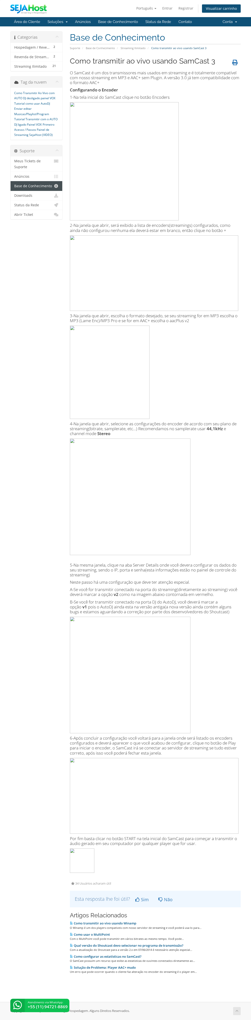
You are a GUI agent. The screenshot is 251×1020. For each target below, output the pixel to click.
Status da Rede (158, 22)
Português (145, 8)
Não (168, 899)
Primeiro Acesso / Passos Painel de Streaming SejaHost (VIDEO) (34, 129)
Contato (185, 22)
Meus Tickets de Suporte (27, 164)
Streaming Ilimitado (133, 48)
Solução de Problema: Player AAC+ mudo (104, 967)
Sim (144, 899)
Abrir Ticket (23, 214)
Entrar (167, 8)
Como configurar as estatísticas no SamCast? (107, 956)
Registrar (185, 8)
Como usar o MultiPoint (91, 934)
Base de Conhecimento (118, 22)
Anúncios (83, 22)
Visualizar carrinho (221, 8)
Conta (229, 22)
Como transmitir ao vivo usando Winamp (104, 923)
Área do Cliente (27, 22)
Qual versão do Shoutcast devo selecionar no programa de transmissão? (128, 945)
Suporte (75, 48)
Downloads (23, 195)
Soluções (56, 22)
